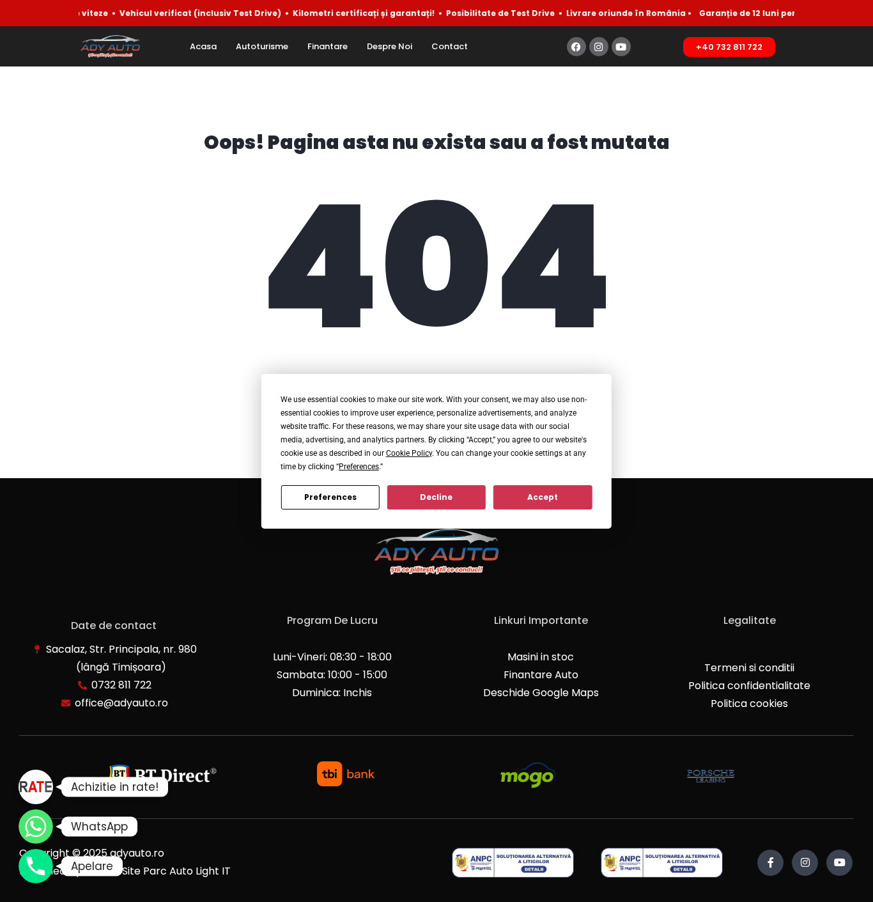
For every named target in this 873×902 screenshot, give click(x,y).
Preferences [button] (359, 466)
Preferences (330, 497)
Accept (542, 497)
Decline (436, 497)
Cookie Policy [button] (409, 453)
